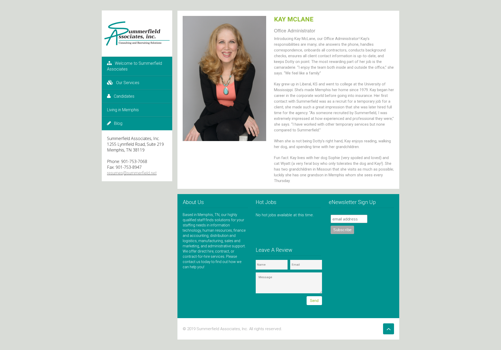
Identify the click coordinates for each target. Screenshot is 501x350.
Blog (118, 123)
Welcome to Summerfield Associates (134, 66)
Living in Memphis (123, 109)
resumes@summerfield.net (132, 173)
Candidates (124, 96)
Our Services (127, 82)
